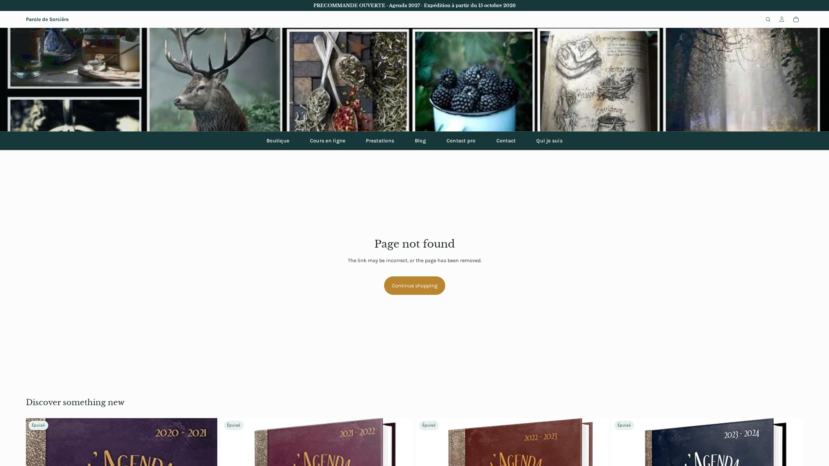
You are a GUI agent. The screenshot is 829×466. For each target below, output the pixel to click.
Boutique (278, 141)
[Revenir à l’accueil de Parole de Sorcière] (414, 79)
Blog (420, 141)
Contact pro (461, 141)
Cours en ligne (327, 141)
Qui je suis (549, 141)
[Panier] (796, 19)
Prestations (380, 141)
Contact (506, 141)
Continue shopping (414, 286)
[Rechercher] (768, 19)
